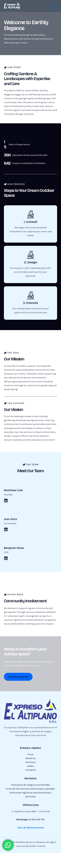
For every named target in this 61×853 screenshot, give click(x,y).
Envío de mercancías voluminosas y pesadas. (30, 788)
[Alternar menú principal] (53, 6)
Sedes (30, 766)
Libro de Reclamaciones (30, 827)
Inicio (30, 754)
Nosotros (31, 758)
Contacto (31, 770)
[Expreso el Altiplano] (12, 6)
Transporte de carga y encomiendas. (30, 784)
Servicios (31, 762)
